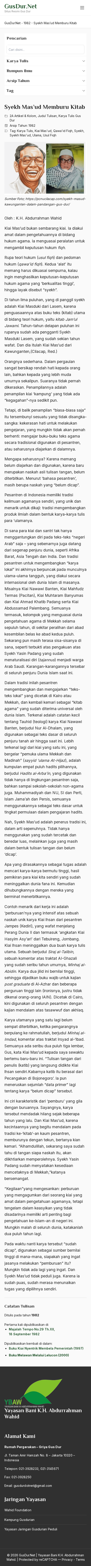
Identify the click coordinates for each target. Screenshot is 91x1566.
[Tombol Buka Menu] (82, 7)
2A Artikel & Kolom (23, 116)
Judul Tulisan (47, 116)
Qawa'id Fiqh (62, 131)
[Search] (79, 49)
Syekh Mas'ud (20, 135)
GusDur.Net (20, 6)
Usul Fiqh (49, 135)
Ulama (36, 135)
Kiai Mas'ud (43, 131)
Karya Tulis (25, 131)
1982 (31, 125)
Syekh (78, 131)
